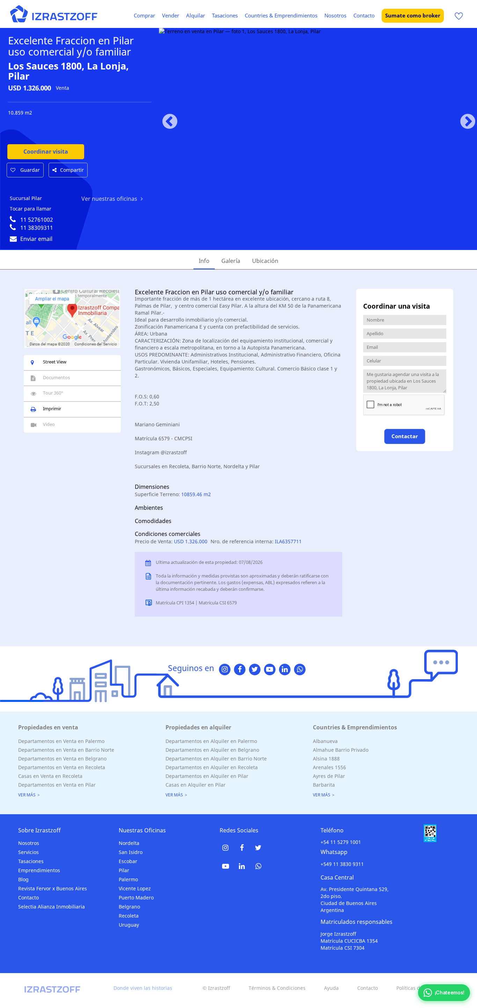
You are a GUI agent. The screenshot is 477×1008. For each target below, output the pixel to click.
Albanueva (325, 741)
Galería (230, 261)
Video (49, 424)
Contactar (404, 436)
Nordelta (129, 843)
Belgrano (129, 906)
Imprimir (52, 408)
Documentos (56, 377)
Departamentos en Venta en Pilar (57, 784)
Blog (23, 879)
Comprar (144, 15)
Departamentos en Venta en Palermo (61, 741)
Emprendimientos (39, 870)
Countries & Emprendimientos (281, 15)
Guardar (29, 170)
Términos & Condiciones (277, 988)
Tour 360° (53, 393)
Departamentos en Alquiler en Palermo (211, 741)
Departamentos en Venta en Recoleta (61, 767)
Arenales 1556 (329, 767)
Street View (54, 362)
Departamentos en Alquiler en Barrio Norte (216, 758)
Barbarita (324, 784)
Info (204, 261)
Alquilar (195, 15)
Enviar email (36, 239)
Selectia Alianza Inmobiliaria (51, 906)
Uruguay (129, 924)
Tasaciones (225, 15)
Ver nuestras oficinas (109, 199)
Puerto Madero (136, 897)
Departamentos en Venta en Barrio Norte (66, 749)
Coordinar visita (45, 151)
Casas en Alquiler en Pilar (196, 784)
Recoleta (129, 915)
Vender (170, 15)
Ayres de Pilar (329, 776)
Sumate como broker (412, 15)
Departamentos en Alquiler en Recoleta (212, 767)
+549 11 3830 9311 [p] (342, 864)
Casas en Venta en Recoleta (50, 776)
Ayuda (331, 988)
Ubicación (265, 261)
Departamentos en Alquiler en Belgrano (212, 749)
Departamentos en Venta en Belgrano (62, 758)
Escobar (128, 861)
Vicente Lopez (135, 888)
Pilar (124, 870)
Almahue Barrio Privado (340, 749)
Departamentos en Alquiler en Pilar (207, 776)
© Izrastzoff (216, 988)
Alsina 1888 (326, 758)
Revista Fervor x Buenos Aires (52, 888)
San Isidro (130, 852)
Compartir (72, 170)
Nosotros (335, 15)
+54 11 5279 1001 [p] (341, 842)
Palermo (128, 879)
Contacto (364, 15)
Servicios (28, 852)
